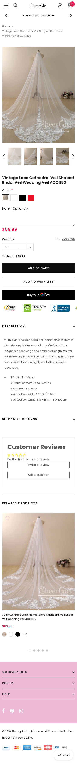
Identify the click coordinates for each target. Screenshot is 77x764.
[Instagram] (21, 711)
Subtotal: (8, 256)
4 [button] (43, 650)
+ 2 (25, 634)
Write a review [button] (38, 465)
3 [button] (38, 650)
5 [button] (47, 650)
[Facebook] (3, 711)
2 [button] (34, 650)
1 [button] (30, 650)
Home (6, 26)
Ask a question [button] (38, 475)
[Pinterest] (12, 711)
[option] (38, 15)
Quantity (8, 239)
